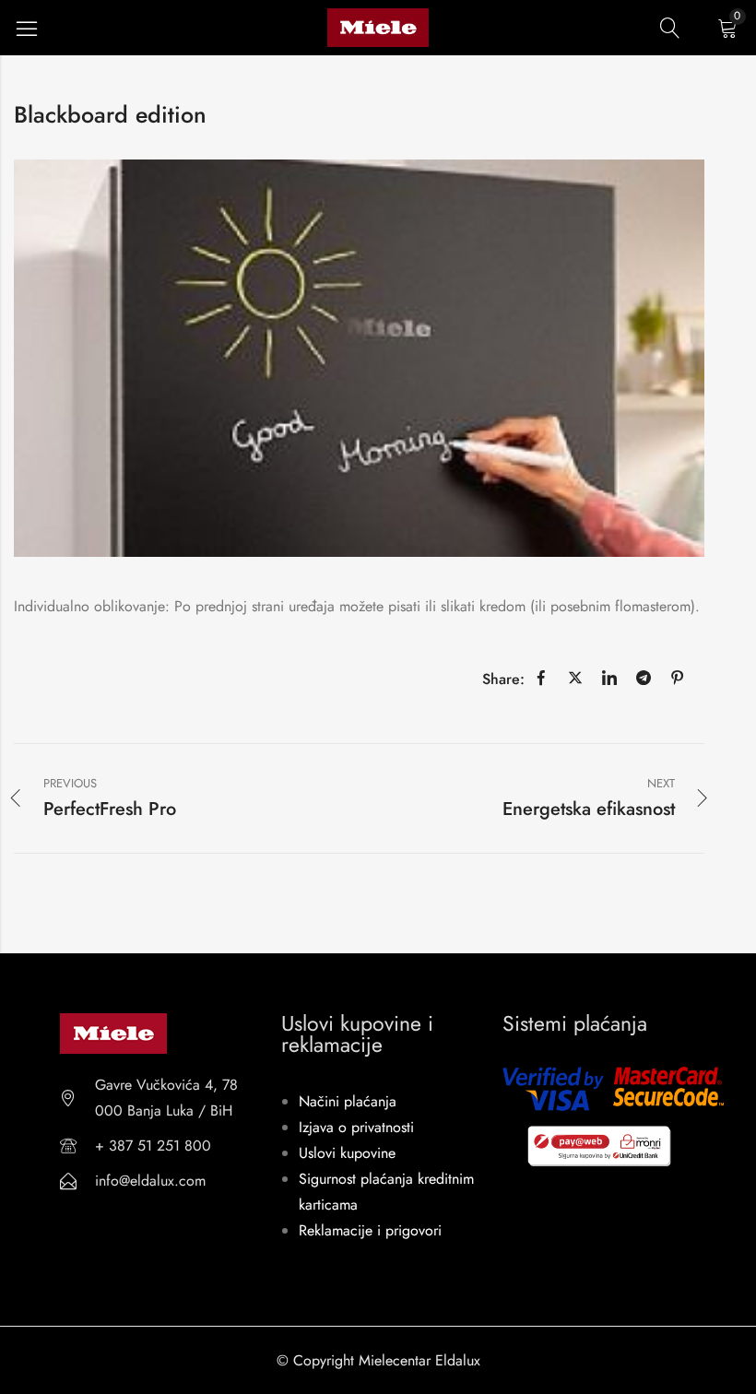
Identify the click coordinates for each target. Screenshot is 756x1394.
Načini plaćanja (347, 1101)
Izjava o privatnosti (356, 1127)
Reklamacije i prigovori (370, 1230)
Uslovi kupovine (347, 1153)
